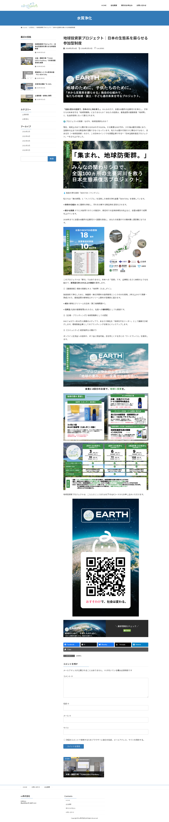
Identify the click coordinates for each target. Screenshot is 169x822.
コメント (68, 676)
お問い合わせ (36, 787)
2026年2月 (26, 131)
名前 (66, 704)
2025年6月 (26, 136)
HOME (25, 787)
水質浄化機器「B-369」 (43, 84)
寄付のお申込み (70, 808)
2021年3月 (26, 145)
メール (67, 716)
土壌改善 (25, 114)
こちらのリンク (93, 494)
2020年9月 (26, 150)
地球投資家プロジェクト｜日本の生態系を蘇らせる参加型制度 (45, 46)
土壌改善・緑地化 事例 (43, 96)
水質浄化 (79, 656)
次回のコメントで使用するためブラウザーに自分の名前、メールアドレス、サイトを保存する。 (105, 740)
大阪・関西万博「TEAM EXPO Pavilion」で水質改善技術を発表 (45, 60)
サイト (66, 728)
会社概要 (47, 787)
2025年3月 (26, 141)
